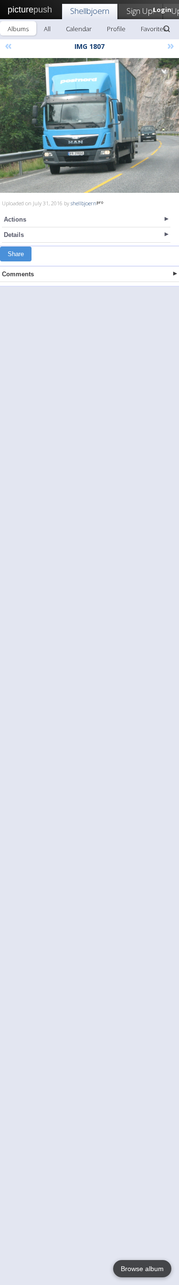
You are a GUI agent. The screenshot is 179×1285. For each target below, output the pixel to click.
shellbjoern (83, 203)
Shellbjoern (89, 10)
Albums (18, 28)
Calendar (79, 28)
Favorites (153, 28)
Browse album (142, 1269)
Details (14, 234)
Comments (18, 274)
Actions (15, 219)
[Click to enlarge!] (89, 125)
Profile (116, 28)
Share (16, 254)
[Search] (166, 28)
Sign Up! (140, 10)
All (47, 28)
